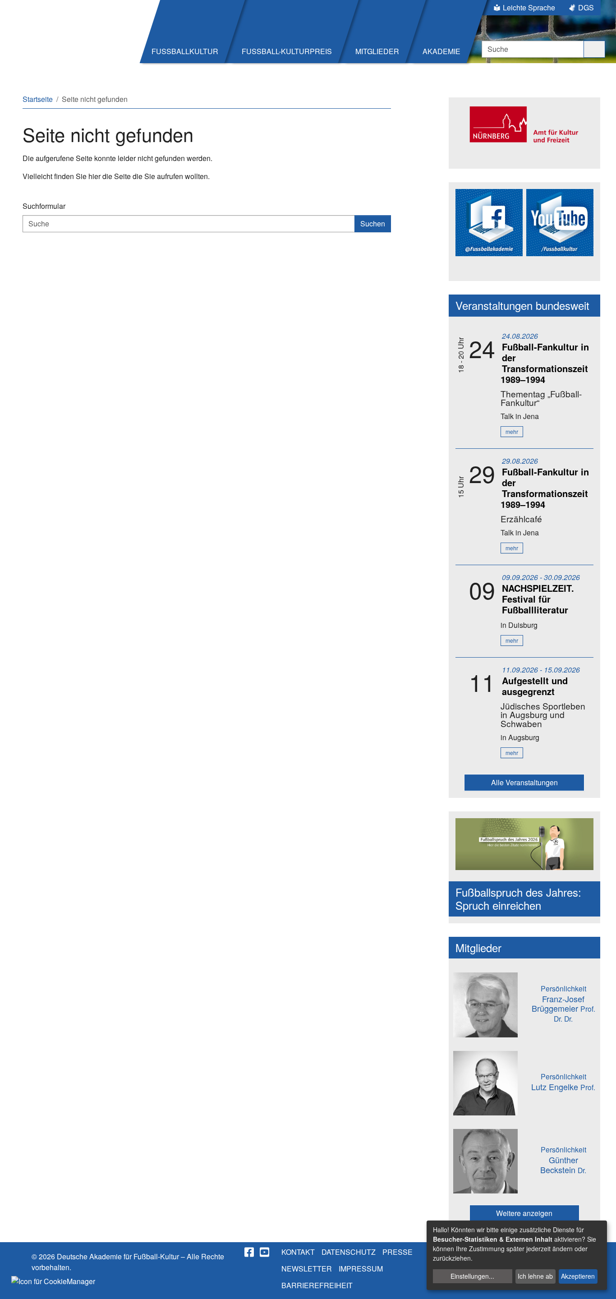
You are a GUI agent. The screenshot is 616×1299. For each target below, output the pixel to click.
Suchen (372, 223)
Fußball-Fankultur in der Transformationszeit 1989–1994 (545, 363)
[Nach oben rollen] (600, 1283)
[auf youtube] (265, 1252)
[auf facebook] (249, 1252)
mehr (512, 431)
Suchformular (44, 206)
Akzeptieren (578, 1276)
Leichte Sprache (529, 7)
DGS (586, 7)
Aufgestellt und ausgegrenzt (535, 686)
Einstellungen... (472, 1276)
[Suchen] (594, 49)
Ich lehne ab (535, 1276)
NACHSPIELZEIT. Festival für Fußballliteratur (538, 598)
